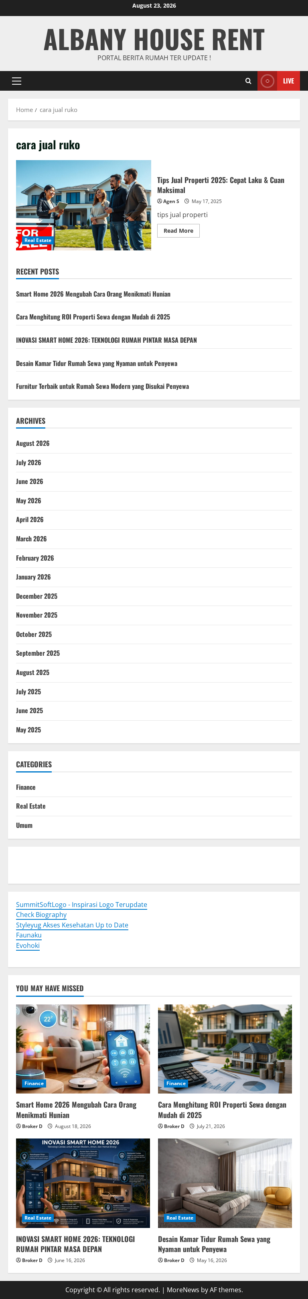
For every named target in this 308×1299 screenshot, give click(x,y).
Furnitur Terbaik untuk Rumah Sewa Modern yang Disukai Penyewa (102, 386)
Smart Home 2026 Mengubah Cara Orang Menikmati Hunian (93, 294)
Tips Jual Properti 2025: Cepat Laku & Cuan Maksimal (83, 205)
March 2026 (31, 538)
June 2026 (29, 481)
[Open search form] (248, 81)
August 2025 (32, 672)
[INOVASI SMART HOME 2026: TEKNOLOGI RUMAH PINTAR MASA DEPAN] (83, 1183)
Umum (24, 825)
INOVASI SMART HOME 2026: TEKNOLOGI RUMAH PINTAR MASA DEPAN (106, 340)
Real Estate (37, 240)
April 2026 (30, 519)
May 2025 (28, 729)
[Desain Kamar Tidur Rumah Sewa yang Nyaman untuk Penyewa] (225, 1183)
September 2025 (38, 653)
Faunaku (29, 935)
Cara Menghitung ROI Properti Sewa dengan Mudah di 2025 (93, 316)
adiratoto (202, 859)
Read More (182, 232)
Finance (26, 787)
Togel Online (35, 859)
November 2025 (36, 615)
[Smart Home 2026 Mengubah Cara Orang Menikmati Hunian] (83, 1049)
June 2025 (29, 710)
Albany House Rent (154, 38)
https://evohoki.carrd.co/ (152, 870)
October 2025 (34, 634)
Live (288, 80)
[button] (16, 81)
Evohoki (67, 859)
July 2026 (28, 462)
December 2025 (36, 596)
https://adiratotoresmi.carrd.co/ (64, 870)
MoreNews (183, 1289)
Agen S (171, 201)
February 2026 (35, 558)
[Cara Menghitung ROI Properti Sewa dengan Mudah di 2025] (225, 1049)
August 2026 (33, 443)
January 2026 (33, 576)
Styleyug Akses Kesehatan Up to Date (72, 925)
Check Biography (41, 914)
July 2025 (28, 691)
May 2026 (28, 500)
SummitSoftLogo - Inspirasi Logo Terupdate (81, 904)
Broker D (32, 1126)
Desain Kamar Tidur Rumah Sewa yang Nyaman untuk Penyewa (96, 363)
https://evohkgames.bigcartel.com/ (133, 859)
